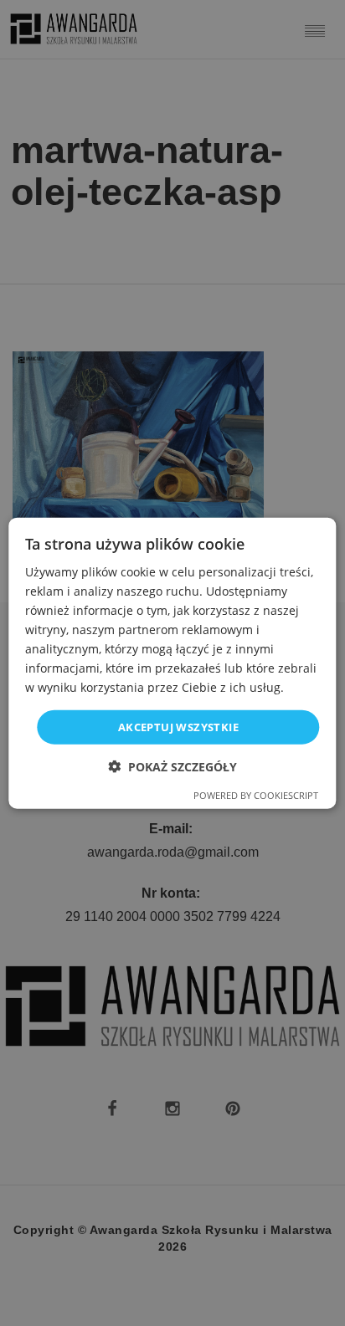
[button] (172, 766)
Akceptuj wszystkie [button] (178, 726)
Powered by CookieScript (255, 795)
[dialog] (172, 663)
